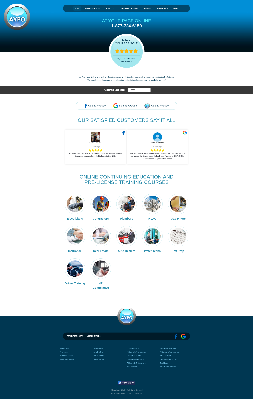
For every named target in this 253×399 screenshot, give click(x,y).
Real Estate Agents (67, 359)
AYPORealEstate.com (168, 348)
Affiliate (148, 8)
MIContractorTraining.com (169, 352)
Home (77, 8)
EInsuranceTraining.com (135, 359)
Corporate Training (129, 8)
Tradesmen (64, 352)
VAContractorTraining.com (136, 352)
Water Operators (99, 348)
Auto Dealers (98, 352)
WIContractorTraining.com (136, 363)
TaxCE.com (164, 363)
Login (175, 8)
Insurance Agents (66, 356)
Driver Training (99, 359)
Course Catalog (92, 8)
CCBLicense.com (133, 348)
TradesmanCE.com (134, 356)
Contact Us (162, 8)
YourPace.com (132, 367)
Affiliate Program (75, 336)
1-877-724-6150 (126, 25)
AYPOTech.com (165, 356)
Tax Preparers (99, 356)
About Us (110, 8)
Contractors (64, 348)
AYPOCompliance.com (168, 367)
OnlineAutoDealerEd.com (169, 359)
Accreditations (94, 336)
